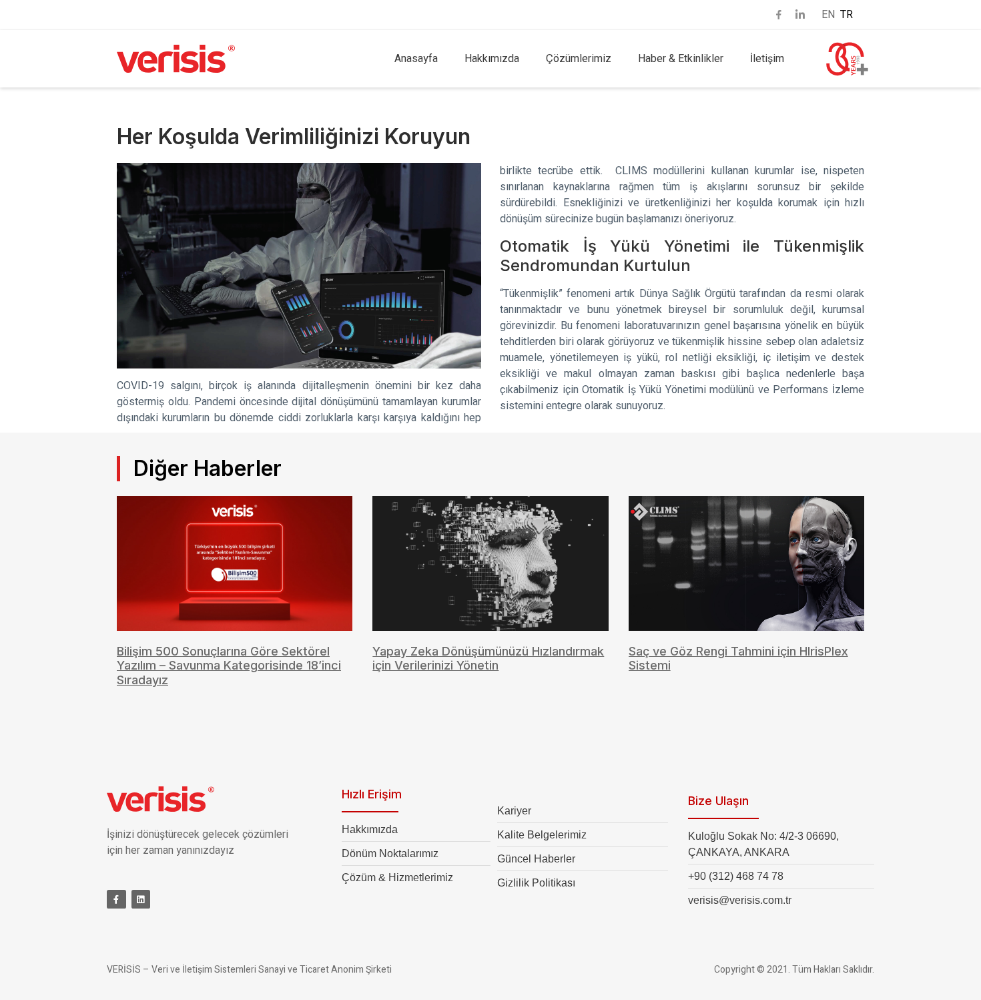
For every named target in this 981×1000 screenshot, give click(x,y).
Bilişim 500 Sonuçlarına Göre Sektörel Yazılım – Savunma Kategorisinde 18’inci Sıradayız (229, 665)
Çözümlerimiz (578, 59)
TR (847, 15)
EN (828, 15)
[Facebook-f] (116, 899)
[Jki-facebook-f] (778, 14)
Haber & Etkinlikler (680, 59)
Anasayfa (416, 59)
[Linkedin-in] (800, 14)
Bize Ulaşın (718, 801)
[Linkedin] (141, 899)
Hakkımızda (491, 59)
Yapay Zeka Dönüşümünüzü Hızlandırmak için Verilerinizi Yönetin (488, 658)
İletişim (767, 59)
